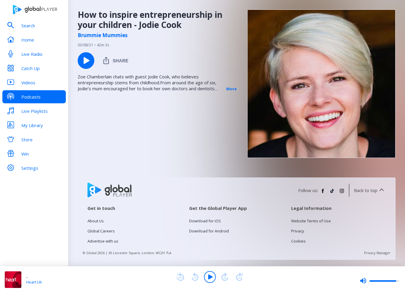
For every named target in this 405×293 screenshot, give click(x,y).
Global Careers (101, 231)
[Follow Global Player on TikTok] (332, 193)
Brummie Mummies (102, 35)
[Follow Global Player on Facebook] (323, 193)
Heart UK (34, 282)
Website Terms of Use (311, 221)
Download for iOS (205, 221)
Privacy (297, 231)
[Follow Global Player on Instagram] (342, 193)
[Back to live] (239, 277)
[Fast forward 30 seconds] (225, 277)
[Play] (210, 277)
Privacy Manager (377, 253)
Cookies (298, 241)
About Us (95, 221)
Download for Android (209, 231)
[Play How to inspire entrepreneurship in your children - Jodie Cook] (86, 60)
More (231, 88)
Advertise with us (102, 241)
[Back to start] (180, 277)
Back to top (365, 190)
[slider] (379, 281)
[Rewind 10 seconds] (195, 277)
